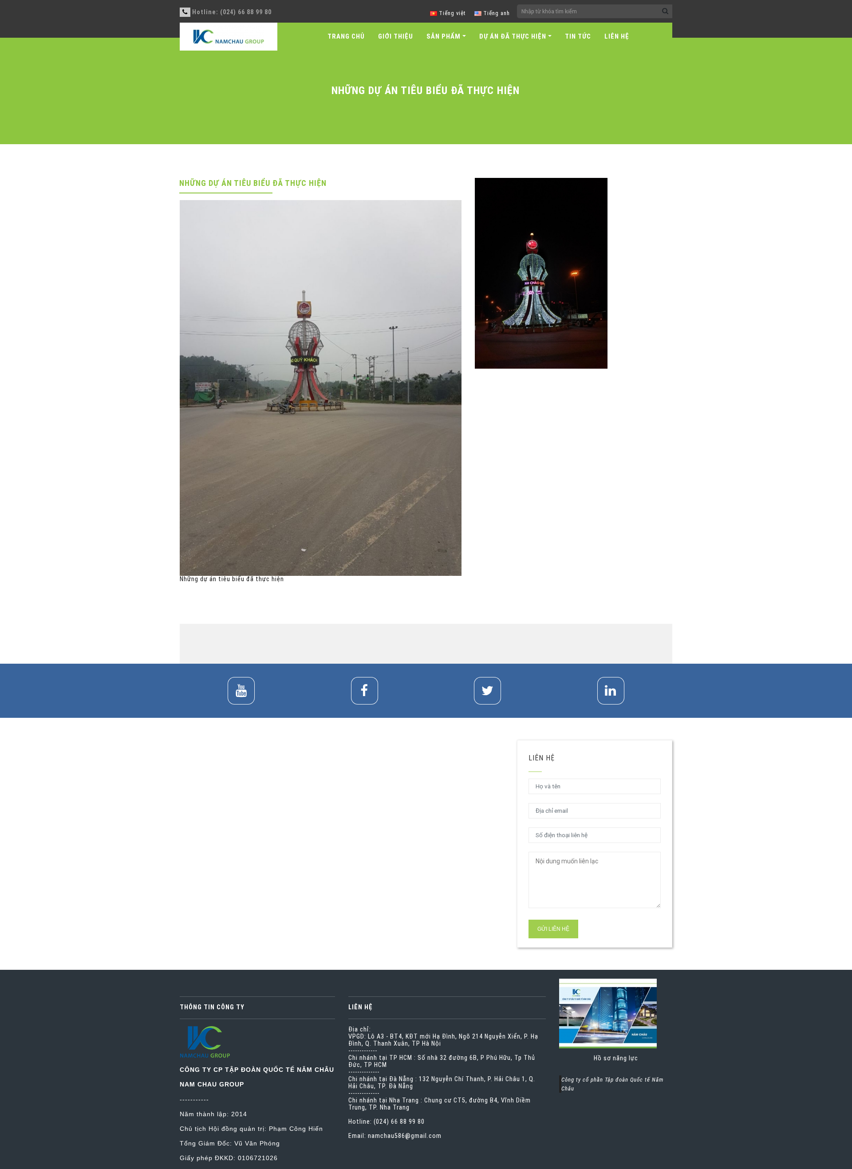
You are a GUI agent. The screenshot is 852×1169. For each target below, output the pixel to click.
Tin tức (578, 36)
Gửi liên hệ (553, 929)
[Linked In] (610, 691)
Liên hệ (616, 36)
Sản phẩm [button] (443, 36)
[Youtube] (241, 691)
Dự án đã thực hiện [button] (512, 36)
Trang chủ (346, 36)
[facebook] (364, 691)
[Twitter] (487, 691)
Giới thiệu (395, 36)
